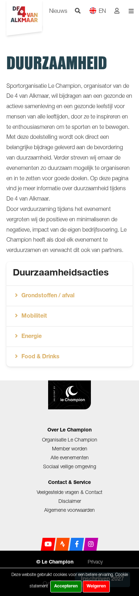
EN (102, 10)
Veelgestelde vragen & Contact (69, 492)
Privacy (95, 562)
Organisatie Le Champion (69, 439)
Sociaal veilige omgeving (69, 466)
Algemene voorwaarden (69, 510)
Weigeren (96, 586)
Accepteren (66, 586)
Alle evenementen (70, 457)
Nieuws (58, 10)
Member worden (69, 448)
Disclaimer (69, 501)
